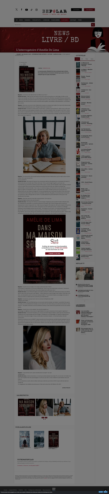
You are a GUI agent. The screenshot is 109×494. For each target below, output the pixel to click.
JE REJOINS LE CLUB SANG (54, 253)
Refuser (105, 491)
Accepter (100, 491)
